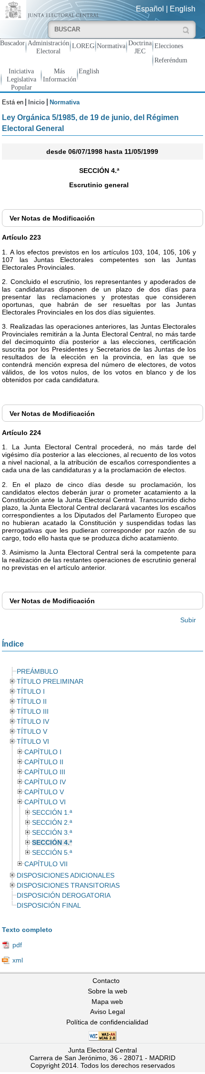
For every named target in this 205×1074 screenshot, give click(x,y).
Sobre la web (107, 991)
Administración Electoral (48, 47)
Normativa (111, 46)
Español (150, 9)
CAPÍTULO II (43, 762)
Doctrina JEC (140, 47)
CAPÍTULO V (44, 792)
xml (17, 960)
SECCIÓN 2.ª (52, 822)
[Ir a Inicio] (51, 9)
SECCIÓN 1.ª (52, 812)
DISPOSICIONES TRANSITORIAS (68, 885)
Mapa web (107, 1001)
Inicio (36, 102)
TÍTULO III (33, 711)
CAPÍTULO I (43, 752)
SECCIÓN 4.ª (52, 842)
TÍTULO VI (33, 741)
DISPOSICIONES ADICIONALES (65, 875)
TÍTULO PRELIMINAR (50, 681)
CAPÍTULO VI (45, 802)
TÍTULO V (32, 731)
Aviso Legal (107, 1011)
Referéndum (170, 60)
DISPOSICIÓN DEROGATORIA (64, 895)
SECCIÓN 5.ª (52, 852)
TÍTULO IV (33, 721)
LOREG (83, 46)
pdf (17, 945)
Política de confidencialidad (107, 1022)
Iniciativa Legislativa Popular (21, 79)
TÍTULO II (32, 701)
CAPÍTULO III (44, 772)
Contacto (106, 980)
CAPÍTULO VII (46, 864)
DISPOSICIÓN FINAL (49, 905)
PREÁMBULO (37, 671)
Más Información (59, 75)
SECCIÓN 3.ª (52, 832)
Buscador (12, 43)
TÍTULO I (31, 691)
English (182, 9)
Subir (188, 620)
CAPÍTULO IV (45, 782)
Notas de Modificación (52, 218)
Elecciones (168, 46)
